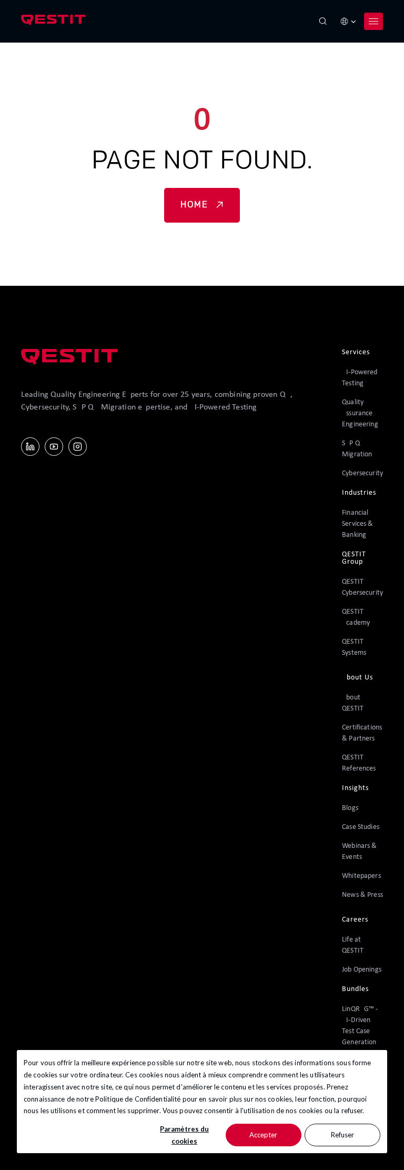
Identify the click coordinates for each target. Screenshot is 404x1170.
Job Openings (361, 970)
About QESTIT (352, 703)
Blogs (350, 808)
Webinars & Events (359, 851)
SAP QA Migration (357, 448)
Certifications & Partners (362, 733)
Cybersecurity (362, 473)
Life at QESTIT (352, 945)
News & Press (362, 895)
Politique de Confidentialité (138, 1099)
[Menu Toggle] (373, 21)
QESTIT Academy (356, 617)
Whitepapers (361, 876)
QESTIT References (359, 763)
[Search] (323, 21)
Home (194, 205)
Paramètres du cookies (184, 1135)
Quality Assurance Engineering (360, 413)
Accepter (263, 1135)
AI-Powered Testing (359, 377)
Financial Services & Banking (357, 524)
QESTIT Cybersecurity (362, 587)
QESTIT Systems (354, 647)
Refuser (342, 1135)
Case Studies (360, 827)
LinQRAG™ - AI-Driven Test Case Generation (360, 1025)
